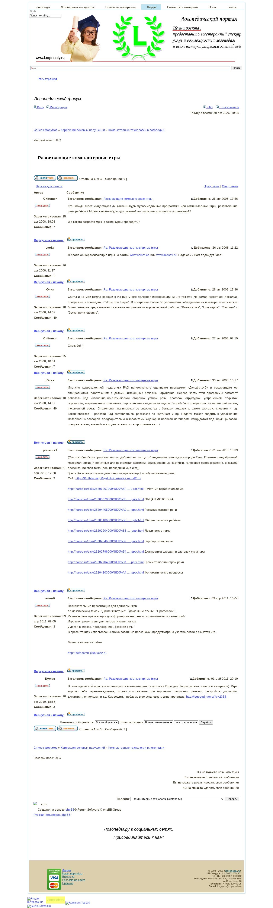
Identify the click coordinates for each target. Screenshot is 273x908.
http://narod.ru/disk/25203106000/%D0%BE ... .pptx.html (106, 520)
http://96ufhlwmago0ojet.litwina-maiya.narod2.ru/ (108, 478)
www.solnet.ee (140, 255)
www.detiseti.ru (166, 255)
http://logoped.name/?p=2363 (206, 696)
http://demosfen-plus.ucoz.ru (87, 652)
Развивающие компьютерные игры (79, 157)
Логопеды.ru (232, 871)
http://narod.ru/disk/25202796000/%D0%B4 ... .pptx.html (106, 551)
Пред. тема (211, 186)
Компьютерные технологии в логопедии (136, 130)
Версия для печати (49, 186)
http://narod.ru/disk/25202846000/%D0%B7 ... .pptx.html (106, 541)
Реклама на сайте (73, 880)
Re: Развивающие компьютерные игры (130, 247)
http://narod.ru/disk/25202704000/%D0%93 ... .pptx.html (106, 562)
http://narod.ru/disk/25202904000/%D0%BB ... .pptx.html (106, 530)
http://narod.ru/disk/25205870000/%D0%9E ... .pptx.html (106, 499)
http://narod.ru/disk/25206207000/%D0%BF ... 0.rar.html (106, 488)
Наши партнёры (72, 873)
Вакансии (68, 876)
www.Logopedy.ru (50, 58)
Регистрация (58, 107)
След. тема (230, 186)
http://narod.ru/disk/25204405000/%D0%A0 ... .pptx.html (106, 509)
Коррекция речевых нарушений (83, 130)
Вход (40, 107)
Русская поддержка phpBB (51, 814)
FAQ (209, 107)
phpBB (69, 809)
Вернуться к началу (49, 240)
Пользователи (229, 107)
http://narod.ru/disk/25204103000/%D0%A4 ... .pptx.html (106, 572)
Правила (67, 883)
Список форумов (45, 130)
